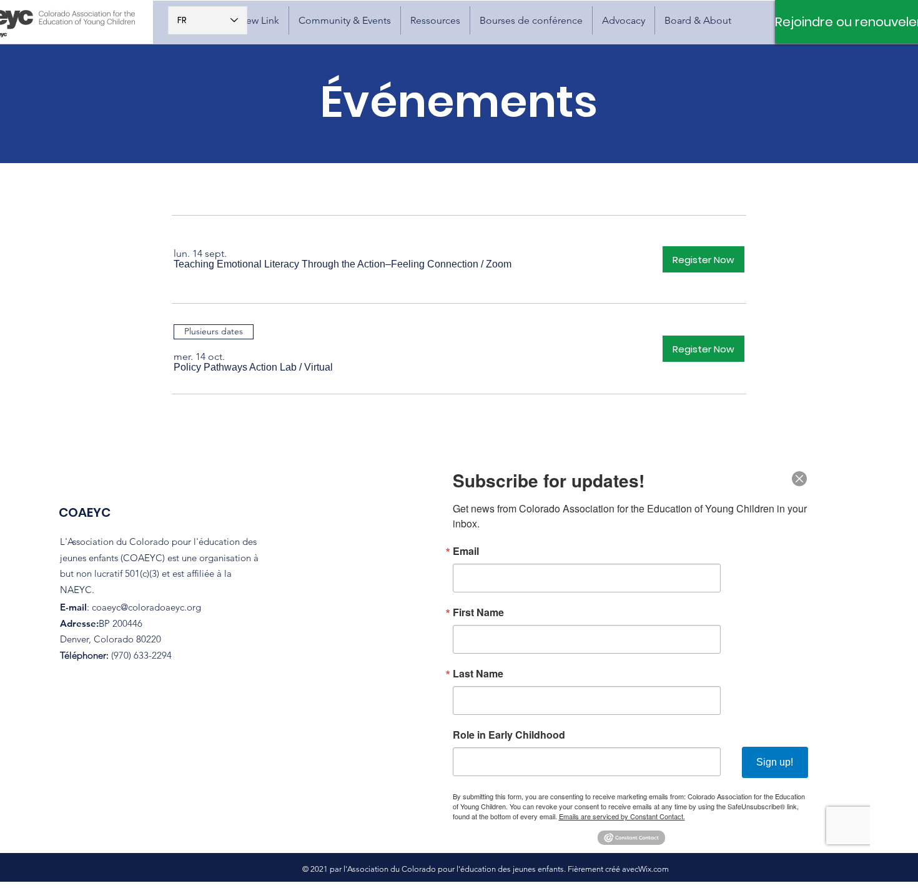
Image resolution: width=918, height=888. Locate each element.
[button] (344, 20)
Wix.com (653, 869)
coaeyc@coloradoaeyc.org (146, 607)
